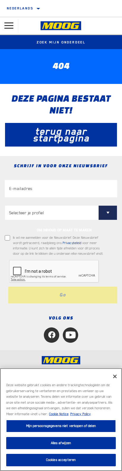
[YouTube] (70, 335)
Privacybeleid (72, 243)
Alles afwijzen (61, 443)
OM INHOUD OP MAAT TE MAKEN (64, 230)
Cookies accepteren (61, 460)
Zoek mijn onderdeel (61, 42)
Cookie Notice (59, 414)
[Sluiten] (114, 376)
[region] (61, 419)
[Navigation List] (8, 25)
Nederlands (20, 8)
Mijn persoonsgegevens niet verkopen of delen (61, 426)
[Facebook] (51, 335)
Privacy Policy (80, 414)
